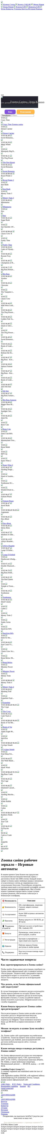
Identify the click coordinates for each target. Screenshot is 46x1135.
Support (23, 1086)
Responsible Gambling (9, 1086)
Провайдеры (6, 115)
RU (29, 1086)
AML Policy (5, 1084)
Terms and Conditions (31, 1084)
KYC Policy (16, 1084)
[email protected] (7, 1088)
